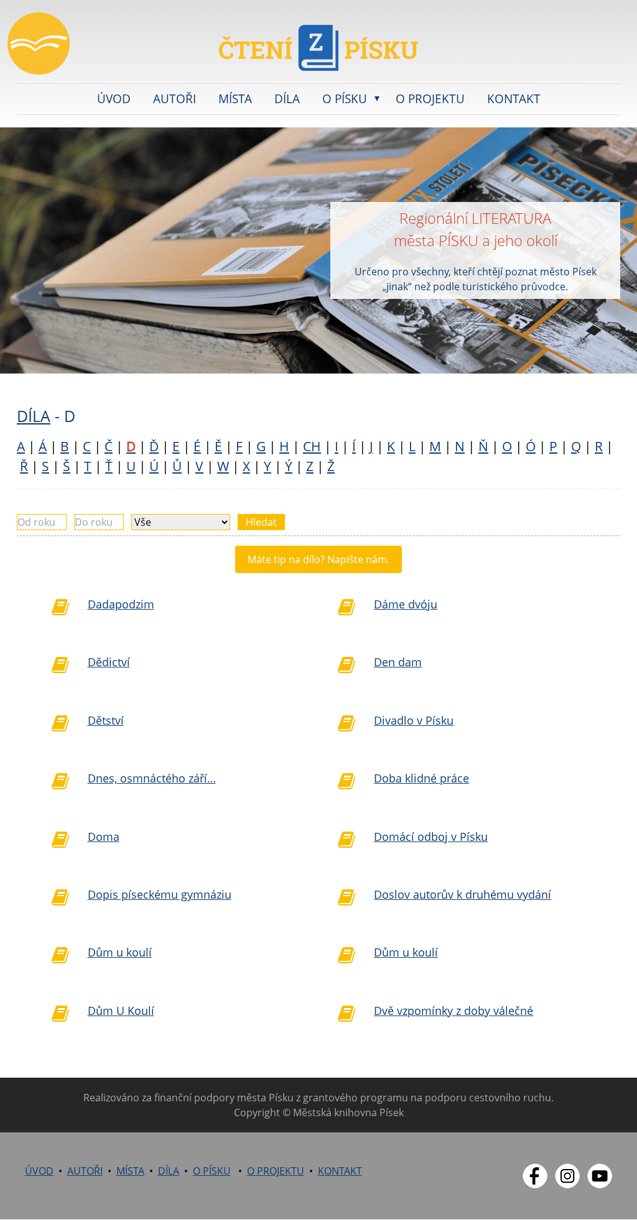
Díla (287, 99)
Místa (235, 99)
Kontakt (514, 99)
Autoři (174, 99)
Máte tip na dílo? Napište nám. (318, 559)
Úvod (114, 99)
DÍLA (33, 415)
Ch (312, 446)
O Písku (344, 99)
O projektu (430, 99)
